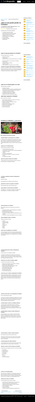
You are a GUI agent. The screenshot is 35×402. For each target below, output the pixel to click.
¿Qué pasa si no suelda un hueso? (30, 61)
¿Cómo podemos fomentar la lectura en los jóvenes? (30, 37)
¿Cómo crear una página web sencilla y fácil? (29, 76)
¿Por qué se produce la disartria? (29, 59)
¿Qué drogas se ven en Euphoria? (29, 63)
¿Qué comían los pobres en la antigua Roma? (30, 74)
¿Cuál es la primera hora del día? (30, 72)
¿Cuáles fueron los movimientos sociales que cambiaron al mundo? (29, 22)
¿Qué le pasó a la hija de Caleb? (29, 70)
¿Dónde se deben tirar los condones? (29, 35)
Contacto (25, 396)
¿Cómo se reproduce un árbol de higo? (29, 20)
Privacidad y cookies (31, 396)
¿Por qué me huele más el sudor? (29, 26)
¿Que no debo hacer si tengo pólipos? (30, 24)
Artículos (24, 1)
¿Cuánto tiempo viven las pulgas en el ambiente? (29, 65)
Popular (33, 1)
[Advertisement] (17, 10)
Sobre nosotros (20, 396)
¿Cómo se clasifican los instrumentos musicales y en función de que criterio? (30, 68)
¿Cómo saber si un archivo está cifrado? (30, 39)
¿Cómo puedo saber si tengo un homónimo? (30, 33)
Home (2, 19)
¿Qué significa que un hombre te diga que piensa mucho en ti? (29, 31)
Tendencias (28, 1)
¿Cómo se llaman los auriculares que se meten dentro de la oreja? (29, 57)
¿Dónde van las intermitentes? (28, 29)
